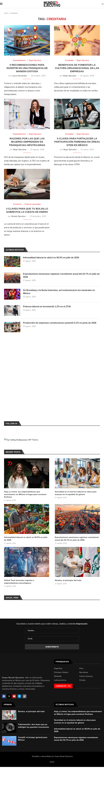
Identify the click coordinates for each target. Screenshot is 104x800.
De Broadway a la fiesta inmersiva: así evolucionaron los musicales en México (59, 291)
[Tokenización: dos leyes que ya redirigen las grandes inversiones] (9, 728)
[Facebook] (4, 696)
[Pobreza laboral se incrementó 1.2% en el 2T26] (12, 310)
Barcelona (83, 672)
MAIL (69, 686)
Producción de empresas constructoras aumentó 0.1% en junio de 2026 (59, 323)
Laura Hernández (19, 76)
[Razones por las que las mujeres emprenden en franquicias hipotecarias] (27, 114)
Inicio (6, 13)
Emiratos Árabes (61, 672)
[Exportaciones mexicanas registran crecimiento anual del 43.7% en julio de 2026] (12, 277)
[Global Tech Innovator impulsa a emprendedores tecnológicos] (26, 562)
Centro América (86, 676)
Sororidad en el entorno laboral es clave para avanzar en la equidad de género (75, 493)
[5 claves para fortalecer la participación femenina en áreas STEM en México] (77, 114)
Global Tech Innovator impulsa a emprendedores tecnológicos (19, 581)
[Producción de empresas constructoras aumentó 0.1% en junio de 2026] (12, 326)
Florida (82, 680)
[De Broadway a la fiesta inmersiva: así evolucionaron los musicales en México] (12, 294)
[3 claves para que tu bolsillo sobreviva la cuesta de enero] (27, 184)
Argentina (58, 668)
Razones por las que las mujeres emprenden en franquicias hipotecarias (27, 141)
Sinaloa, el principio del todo (68, 580)
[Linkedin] (19, 696)
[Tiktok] (24, 696)
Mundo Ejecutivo (18, 216)
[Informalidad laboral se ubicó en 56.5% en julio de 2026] (12, 261)
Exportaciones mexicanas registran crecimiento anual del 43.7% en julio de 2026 (61, 275)
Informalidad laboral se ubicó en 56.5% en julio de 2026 (51, 257)
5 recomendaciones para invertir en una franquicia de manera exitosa (27, 68)
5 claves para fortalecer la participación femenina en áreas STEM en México (77, 141)
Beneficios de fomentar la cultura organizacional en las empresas (77, 68)
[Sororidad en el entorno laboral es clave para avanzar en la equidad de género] (77, 473)
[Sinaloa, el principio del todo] (77, 562)
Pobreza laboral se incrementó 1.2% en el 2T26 (47, 306)
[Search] (102, 4)
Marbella (57, 676)
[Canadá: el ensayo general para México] (9, 741)
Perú (81, 668)
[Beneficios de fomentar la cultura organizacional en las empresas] (77, 40)
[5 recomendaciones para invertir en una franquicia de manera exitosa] (27, 40)
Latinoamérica (60, 680)
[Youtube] (14, 696)
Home (52, 762)
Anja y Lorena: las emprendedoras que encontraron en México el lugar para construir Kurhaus (25, 494)
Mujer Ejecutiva (69, 76)
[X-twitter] (9, 696)
